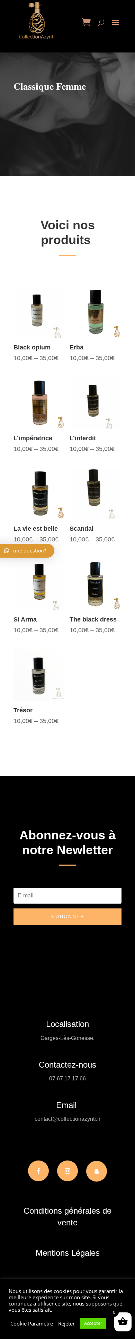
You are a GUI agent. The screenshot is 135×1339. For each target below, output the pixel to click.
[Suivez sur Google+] (96, 1171)
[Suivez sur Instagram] (67, 1170)
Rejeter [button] (66, 1323)
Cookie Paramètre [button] (31, 1323)
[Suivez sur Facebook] (38, 1170)
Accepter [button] (93, 1323)
